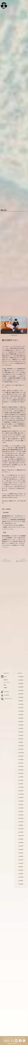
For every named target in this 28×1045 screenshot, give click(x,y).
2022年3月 (20, 859)
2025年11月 (20, 707)
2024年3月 (20, 776)
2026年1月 (20, 700)
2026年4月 (20, 690)
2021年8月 (20, 884)
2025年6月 (20, 725)
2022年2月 (20, 863)
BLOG (7, 9)
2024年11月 (20, 749)
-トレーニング (6, 682)
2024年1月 (20, 783)
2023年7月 (20, 804)
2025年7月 (20, 721)
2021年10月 (20, 877)
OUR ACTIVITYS (8, 698)
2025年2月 (20, 738)
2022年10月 (21, 835)
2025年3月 (20, 735)
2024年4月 (20, 773)
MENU (7, 7)
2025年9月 (20, 714)
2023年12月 (20, 787)
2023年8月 (20, 801)
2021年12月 (20, 870)
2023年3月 (20, 818)
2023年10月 (21, 794)
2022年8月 (20, 842)
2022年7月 (20, 846)
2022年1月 (20, 866)
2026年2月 (20, 697)
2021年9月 (20, 880)
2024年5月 (20, 770)
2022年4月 (20, 856)
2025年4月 (20, 732)
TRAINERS (6, 695)
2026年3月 (20, 693)
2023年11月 (20, 790)
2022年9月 (20, 839)
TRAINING (9, 5)
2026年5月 (20, 687)
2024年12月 (20, 745)
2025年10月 (21, 711)
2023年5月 (20, 811)
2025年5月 (20, 728)
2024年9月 (20, 756)
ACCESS (5, 13)
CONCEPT (8, 4)
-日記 (4, 685)
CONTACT (7, 11)
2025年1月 (20, 742)
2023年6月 (20, 808)
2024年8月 (20, 759)
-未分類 (5, 687)
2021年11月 (20, 873)
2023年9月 (20, 797)
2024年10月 (21, 752)
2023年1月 (20, 825)
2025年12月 (20, 704)
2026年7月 (20, 680)
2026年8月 (20, 676)
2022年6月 (20, 849)
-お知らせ (5, 679)
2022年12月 (20, 828)
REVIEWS (6, 691)
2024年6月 (20, 766)
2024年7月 (20, 763)
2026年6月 (20, 683)
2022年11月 (20, 832)
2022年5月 (20, 853)
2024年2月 (20, 780)
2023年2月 (20, 821)
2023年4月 (20, 814)
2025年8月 (20, 718)
